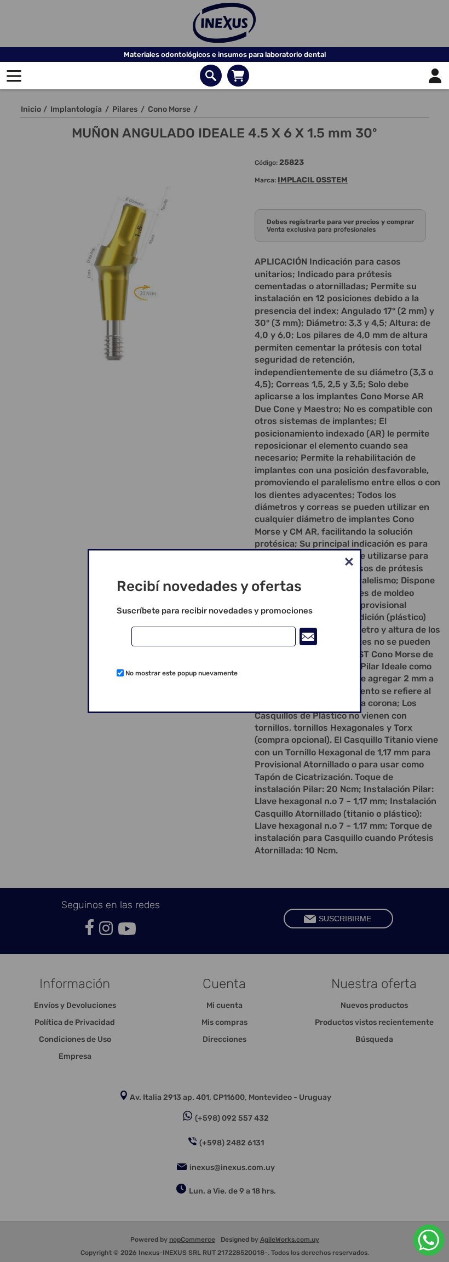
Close (349, 561)
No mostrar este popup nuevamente (181, 673)
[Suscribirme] (308, 636)
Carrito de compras (238, 76)
